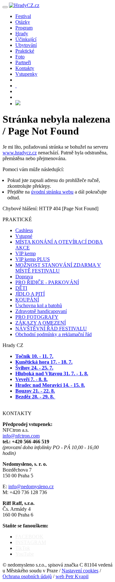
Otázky (22, 22)
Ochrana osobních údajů (27, 576)
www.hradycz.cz (20, 152)
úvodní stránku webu (52, 192)
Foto (20, 56)
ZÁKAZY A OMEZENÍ (40, 323)
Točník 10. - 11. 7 (33, 356)
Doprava (24, 276)
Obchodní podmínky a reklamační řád (53, 334)
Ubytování (26, 45)
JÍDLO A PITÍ (30, 294)
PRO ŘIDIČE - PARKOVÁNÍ (47, 282)
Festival (23, 16)
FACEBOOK (29, 536)
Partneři (23, 62)
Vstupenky (26, 74)
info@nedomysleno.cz (31, 486)
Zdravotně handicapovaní (41, 311)
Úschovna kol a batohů (38, 305)
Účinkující (25, 39)
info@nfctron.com (21, 436)
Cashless (24, 230)
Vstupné (23, 236)
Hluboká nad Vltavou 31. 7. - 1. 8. (51, 373)
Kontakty (24, 68)
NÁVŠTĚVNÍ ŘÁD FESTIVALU (51, 328)
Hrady (21, 33)
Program (24, 27)
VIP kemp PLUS (32, 259)
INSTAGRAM (30, 542)
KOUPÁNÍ (27, 299)
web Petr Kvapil (72, 576)
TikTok (22, 548)
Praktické (24, 51)
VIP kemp (25, 253)
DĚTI (21, 288)
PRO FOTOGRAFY (36, 317)
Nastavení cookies (80, 570)
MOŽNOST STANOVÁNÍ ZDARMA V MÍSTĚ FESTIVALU (58, 268)
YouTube (24, 554)
